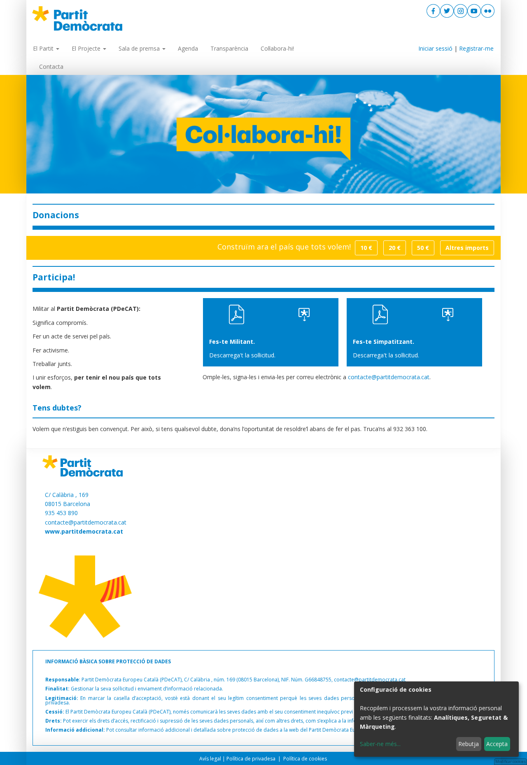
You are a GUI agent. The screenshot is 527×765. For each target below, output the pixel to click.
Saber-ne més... (380, 744)
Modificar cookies (510, 761)
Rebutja (468, 744)
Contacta (51, 66)
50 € (423, 248)
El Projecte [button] (87, 48)
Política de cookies (305, 758)
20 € (395, 248)
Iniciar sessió (435, 48)
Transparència (229, 48)
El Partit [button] (44, 48)
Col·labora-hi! (277, 48)
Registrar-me (476, 48)
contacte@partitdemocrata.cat (388, 377)
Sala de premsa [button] (140, 48)
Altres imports (467, 248)
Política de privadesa (251, 758)
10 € (366, 248)
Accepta (497, 744)
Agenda (188, 48)
